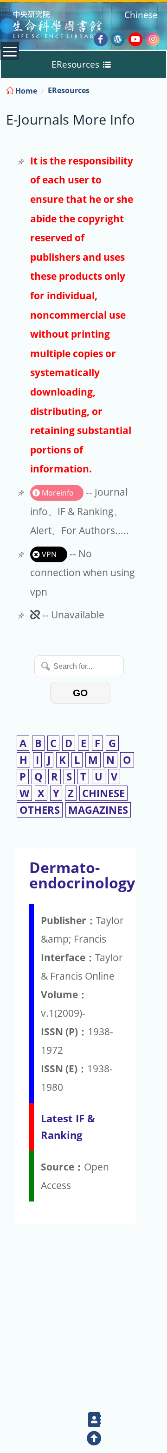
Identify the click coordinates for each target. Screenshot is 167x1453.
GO (80, 692)
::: (159, 89)
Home (25, 91)
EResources (69, 90)
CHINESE (103, 793)
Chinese (141, 14)
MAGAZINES (98, 810)
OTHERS (39, 810)
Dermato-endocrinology (82, 875)
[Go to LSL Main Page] (69, 25)
